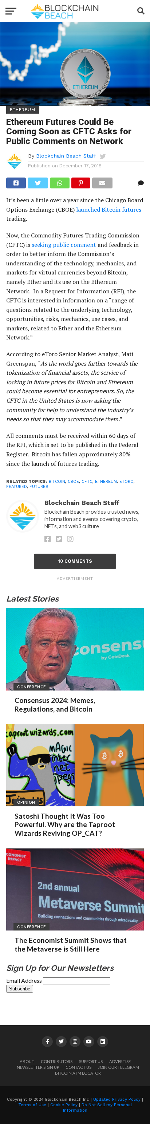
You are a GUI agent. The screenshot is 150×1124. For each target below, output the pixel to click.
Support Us (91, 1061)
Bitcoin (57, 481)
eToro (126, 481)
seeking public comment (64, 245)
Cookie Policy (64, 1105)
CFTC (87, 481)
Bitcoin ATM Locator (78, 1073)
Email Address (24, 980)
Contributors (56, 1061)
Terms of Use (32, 1105)
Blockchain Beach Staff (66, 156)
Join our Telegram (118, 1067)
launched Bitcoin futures (108, 209)
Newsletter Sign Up (38, 1067)
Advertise (120, 1061)
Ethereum (106, 481)
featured (16, 486)
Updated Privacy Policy (117, 1099)
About (27, 1061)
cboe (73, 481)
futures (38, 486)
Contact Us (78, 1067)
